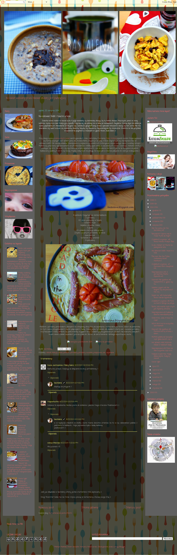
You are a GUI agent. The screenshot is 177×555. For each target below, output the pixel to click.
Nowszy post (46, 507)
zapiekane (110, 352)
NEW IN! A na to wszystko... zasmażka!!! (163, 324)
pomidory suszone (85, 352)
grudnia (155, 210)
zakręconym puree (62, 138)
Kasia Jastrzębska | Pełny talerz (60, 365)
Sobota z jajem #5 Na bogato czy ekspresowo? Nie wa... (162, 289)
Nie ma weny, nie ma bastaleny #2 (160, 229)
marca (155, 381)
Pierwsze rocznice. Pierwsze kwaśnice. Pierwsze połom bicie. (24, 431)
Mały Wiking (111, 138)
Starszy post (133, 507)
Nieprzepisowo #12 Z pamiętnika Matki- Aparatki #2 (160, 274)
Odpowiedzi (54, 378)
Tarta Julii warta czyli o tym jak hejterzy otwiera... (163, 307)
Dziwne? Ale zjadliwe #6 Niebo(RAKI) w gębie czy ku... (162, 281)
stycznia (156, 388)
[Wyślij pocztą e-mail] (59, 349)
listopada (156, 214)
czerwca (156, 370)
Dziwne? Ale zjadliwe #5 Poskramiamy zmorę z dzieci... (162, 331)
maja (154, 373)
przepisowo (97, 352)
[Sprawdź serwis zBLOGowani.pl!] (161, 146)
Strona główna (90, 507)
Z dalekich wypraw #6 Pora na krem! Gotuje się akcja (163, 302)
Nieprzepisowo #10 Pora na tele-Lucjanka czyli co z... (162, 349)
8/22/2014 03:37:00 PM (68, 401)
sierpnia (155, 225)
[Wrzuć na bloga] (61, 349)
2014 (152, 207)
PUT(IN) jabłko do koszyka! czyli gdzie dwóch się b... (162, 338)
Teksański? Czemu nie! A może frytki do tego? (161, 235)
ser (104, 352)
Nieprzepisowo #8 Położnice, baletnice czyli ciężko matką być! (25, 325)
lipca (154, 366)
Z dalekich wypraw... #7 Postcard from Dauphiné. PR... (163, 266)
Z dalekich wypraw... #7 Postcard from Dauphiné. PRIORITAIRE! (24, 456)
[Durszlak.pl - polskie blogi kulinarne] (155, 122)
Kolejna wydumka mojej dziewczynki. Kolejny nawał (161, 356)
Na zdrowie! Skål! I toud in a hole (163, 252)
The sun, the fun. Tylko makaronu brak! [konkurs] (161, 258)
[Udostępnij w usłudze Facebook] (66, 349)
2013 (152, 392)
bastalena (58, 383)
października (157, 218)
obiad (60, 352)
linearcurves (92, 546)
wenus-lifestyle (53, 443)
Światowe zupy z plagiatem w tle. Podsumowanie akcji (25, 298)
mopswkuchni (53, 401)
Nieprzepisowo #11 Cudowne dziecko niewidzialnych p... (163, 313)
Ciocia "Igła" (22, 478)
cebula (48, 352)
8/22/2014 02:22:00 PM (84, 365)
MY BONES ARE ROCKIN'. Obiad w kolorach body (162, 343)
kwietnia (156, 377)
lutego (155, 384)
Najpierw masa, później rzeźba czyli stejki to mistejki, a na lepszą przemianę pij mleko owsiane (19, 381)
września (156, 221)
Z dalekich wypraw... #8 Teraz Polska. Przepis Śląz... (163, 240)
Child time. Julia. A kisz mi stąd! (162, 319)
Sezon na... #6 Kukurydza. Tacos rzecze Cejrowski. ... (163, 296)
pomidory (73, 352)
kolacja (55, 352)
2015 (152, 203)
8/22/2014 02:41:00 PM (75, 383)
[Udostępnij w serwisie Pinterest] (69, 349)
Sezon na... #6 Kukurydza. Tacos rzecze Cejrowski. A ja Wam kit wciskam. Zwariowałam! (25, 353)
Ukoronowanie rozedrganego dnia (25, 404)
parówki (66, 352)
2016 (152, 200)
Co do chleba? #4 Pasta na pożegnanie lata (162, 246)
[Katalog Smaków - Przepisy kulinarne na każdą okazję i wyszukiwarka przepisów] (159, 143)
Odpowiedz (51, 372)
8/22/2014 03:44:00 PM (75, 419)
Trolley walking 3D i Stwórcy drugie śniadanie (24, 275)
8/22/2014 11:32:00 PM (69, 443)
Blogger (122, 546)
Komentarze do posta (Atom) (60, 513)
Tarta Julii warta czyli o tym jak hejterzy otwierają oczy (25, 251)
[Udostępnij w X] (64, 349)
